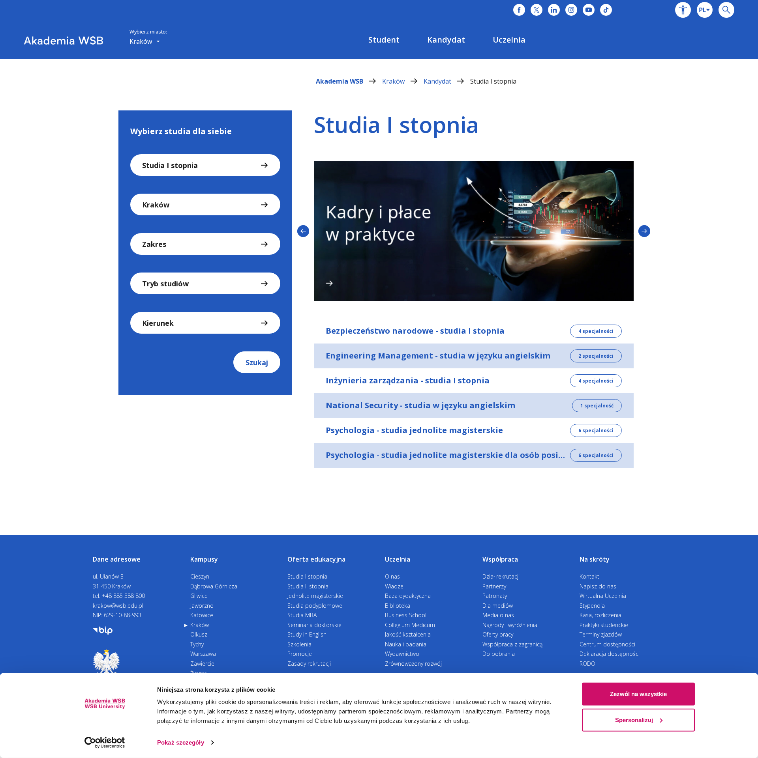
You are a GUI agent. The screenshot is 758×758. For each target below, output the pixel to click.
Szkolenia (299, 644)
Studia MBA (302, 615)
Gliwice (199, 595)
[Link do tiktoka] (606, 10)
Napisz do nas (598, 586)
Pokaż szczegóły (180, 742)
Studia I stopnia (493, 81)
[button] (683, 10)
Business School (405, 615)
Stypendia (592, 605)
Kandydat (438, 81)
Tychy (197, 644)
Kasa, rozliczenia (600, 615)
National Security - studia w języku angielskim (420, 405)
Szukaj (257, 362)
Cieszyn (199, 576)
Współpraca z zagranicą (512, 644)
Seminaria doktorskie (314, 625)
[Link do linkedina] (554, 10)
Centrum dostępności (607, 644)
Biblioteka (397, 605)
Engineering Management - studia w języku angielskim (438, 355)
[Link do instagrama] (571, 10)
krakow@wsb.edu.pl (118, 605)
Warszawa (203, 653)
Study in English (306, 634)
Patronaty (494, 595)
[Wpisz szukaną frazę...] (726, 10)
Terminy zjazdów (601, 634)
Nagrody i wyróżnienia (509, 625)
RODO (587, 663)
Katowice (201, 615)
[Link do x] (536, 10)
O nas (392, 576)
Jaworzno (202, 605)
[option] (474, 231)
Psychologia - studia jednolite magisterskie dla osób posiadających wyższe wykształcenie (507, 455)
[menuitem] (383, 40)
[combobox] (705, 10)
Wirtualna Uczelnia (603, 595)
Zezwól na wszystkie (638, 694)
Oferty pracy (497, 634)
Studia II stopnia (307, 586)
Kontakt (589, 576)
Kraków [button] (141, 41)
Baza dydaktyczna (408, 595)
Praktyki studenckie (604, 625)
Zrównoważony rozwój (413, 663)
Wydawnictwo (402, 653)
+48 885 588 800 (123, 595)
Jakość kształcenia (408, 634)
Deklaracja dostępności (610, 653)
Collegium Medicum (410, 625)
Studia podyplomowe (314, 605)
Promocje (299, 653)
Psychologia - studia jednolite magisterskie (414, 430)
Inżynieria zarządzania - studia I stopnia (408, 380)
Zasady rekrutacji (309, 663)
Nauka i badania (405, 644)
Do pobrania (498, 653)
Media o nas (498, 615)
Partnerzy (494, 586)
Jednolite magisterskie (315, 595)
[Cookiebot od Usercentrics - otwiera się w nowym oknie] (104, 743)
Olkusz (198, 634)
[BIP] (103, 629)
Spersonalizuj (634, 719)
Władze (394, 586)
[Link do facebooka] (519, 10)
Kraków (394, 81)
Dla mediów (497, 605)
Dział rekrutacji (501, 576)
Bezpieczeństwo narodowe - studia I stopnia (415, 330)
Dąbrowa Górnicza (213, 586)
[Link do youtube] (589, 10)
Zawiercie (202, 663)
